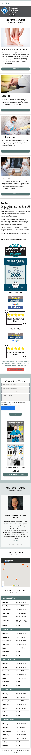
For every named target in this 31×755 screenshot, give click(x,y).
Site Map (16, 752)
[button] (2, 3)
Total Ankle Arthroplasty (14, 49)
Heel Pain (6, 178)
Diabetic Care (8, 137)
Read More (15, 540)
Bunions (6, 96)
